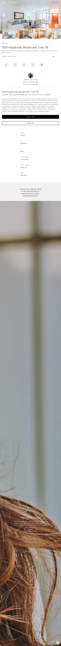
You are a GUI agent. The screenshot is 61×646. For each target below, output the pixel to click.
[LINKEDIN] (33, 65)
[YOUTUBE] (41, 65)
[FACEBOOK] (6, 65)
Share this (30, 123)
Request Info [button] (30, 117)
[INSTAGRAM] (15, 65)
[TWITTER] (24, 65)
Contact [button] (30, 529)
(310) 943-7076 (33, 82)
